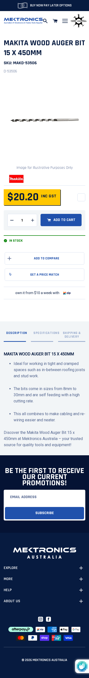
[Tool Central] (78, 21)
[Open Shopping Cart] (55, 21)
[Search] (45, 21)
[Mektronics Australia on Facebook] (48, 619)
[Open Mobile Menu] (65, 21)
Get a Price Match (44, 274)
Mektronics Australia (50, 660)
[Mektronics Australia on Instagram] (40, 619)
